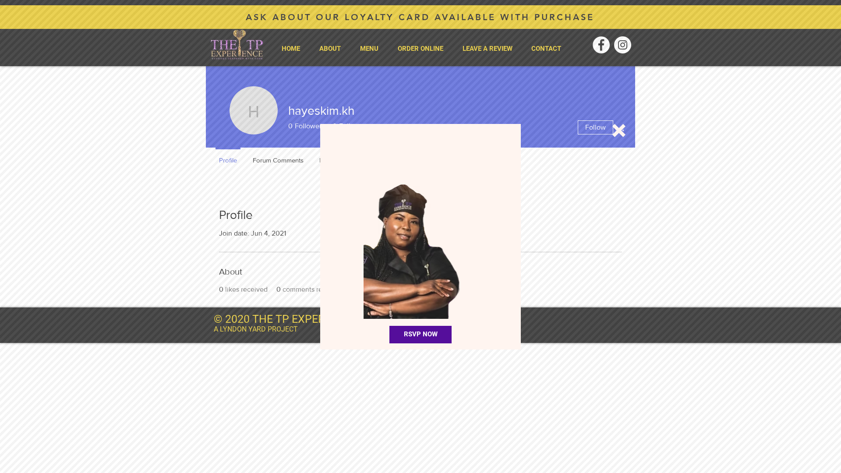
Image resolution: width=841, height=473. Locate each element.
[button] (618, 130)
